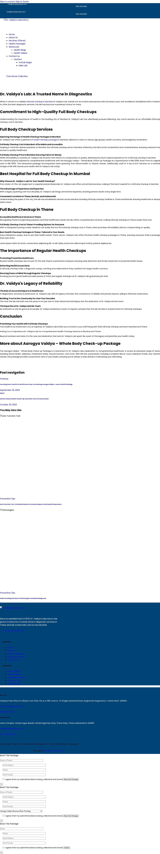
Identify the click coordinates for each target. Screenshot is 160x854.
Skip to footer (22, 1)
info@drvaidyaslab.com (11, 706)
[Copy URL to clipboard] (9, 86)
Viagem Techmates (54, 750)
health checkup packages (46, 139)
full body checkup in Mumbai (39, 101)
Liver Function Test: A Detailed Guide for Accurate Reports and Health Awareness (31, 504)
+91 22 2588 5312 (8, 734)
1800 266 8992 (7, 711)
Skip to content (7, 1)
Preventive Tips (7, 498)
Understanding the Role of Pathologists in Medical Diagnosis (23, 598)
